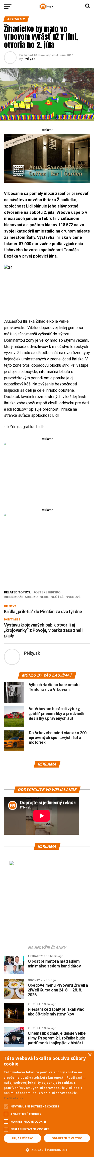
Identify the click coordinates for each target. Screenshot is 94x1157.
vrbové (74, 597)
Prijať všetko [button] (23, 1138)
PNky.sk (29, 59)
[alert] (47, 1104)
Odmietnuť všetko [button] (67, 1138)
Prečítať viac (13, 1098)
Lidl (45, 597)
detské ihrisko (48, 592)
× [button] (89, 1055)
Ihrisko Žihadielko (22, 597)
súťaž (58, 597)
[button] (47, 1149)
